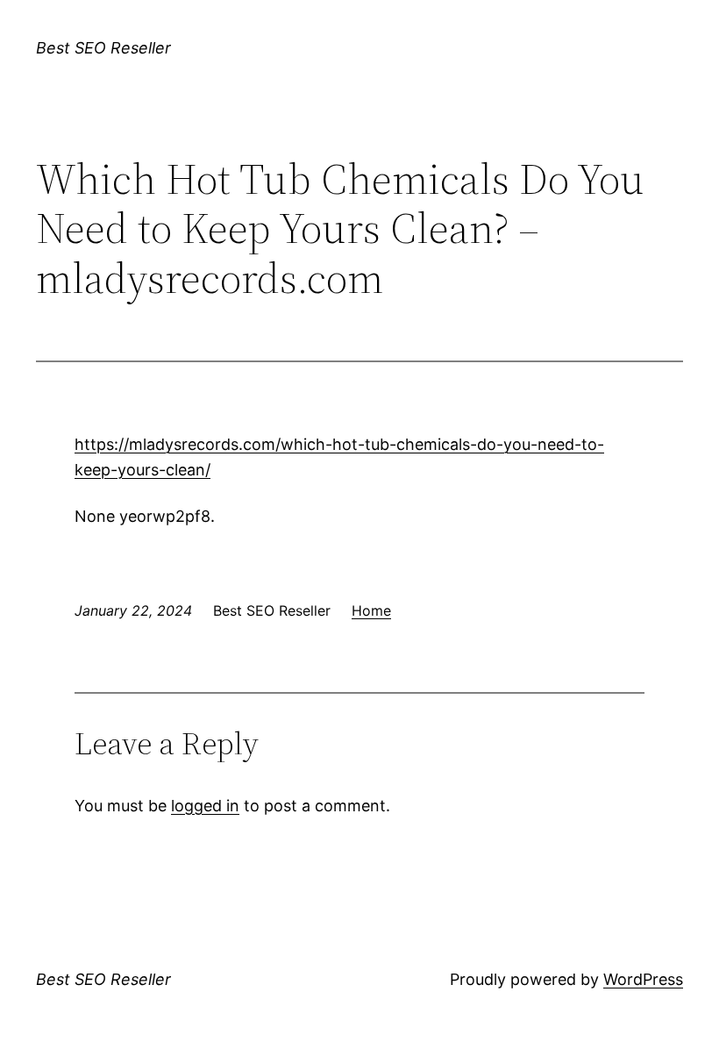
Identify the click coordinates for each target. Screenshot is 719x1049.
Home (371, 610)
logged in (205, 805)
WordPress (643, 979)
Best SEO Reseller (103, 48)
